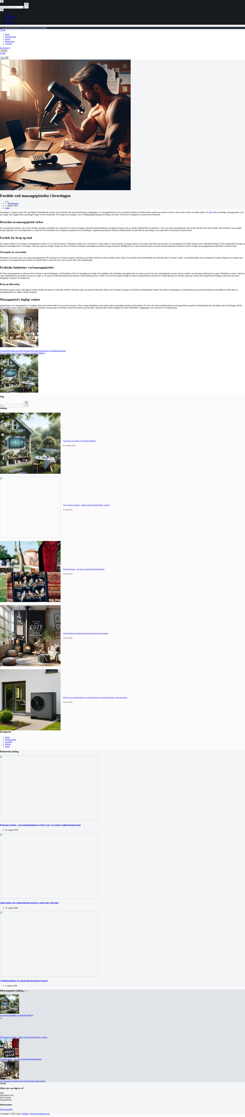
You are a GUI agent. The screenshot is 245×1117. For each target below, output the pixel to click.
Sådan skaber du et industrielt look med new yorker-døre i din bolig (29, 903)
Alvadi (2, 30)
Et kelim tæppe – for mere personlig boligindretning (84, 569)
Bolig (7, 34)
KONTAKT (5, 48)
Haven (7, 39)
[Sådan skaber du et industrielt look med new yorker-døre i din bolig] (49, 898)
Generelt (8, 44)
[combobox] (12, 405)
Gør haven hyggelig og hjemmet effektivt (79, 441)
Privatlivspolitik (6, 1109)
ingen (7, 208)
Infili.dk (25, 1114)
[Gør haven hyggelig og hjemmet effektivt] (30, 473)
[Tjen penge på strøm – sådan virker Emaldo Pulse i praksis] (30, 537)
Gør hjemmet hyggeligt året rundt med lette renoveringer (85, 633)
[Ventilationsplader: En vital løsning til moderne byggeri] (49, 976)
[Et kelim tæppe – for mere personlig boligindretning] (30, 601)
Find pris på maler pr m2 (40, 1114)
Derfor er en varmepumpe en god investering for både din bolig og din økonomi (95, 697)
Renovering (10, 41)
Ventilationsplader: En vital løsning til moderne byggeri (24, 981)
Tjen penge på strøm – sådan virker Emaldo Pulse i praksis (86, 505)
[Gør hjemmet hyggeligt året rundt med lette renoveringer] (30, 665)
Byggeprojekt (10, 37)
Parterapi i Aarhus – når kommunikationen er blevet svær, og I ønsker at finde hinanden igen (40, 825)
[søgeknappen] (26, 404)
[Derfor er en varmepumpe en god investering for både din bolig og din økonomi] (30, 730)
